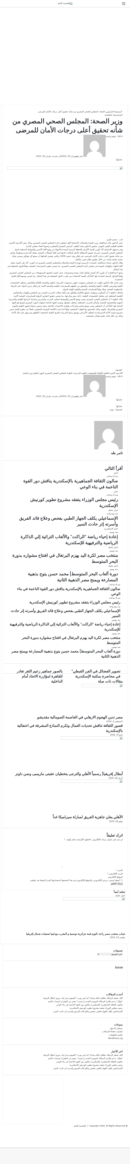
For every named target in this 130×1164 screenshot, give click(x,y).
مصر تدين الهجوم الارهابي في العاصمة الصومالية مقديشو (80, 717)
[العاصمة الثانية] (65, 3)
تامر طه (79, 156)
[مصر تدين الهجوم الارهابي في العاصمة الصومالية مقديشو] (102, 686)
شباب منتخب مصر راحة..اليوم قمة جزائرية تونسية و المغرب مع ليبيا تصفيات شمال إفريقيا (75, 933)
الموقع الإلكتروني (115, 877)
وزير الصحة (27, 373)
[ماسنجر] (105, 409)
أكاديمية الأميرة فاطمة (113, 373)
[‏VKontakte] (106, 409)
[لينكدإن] (108, 409)
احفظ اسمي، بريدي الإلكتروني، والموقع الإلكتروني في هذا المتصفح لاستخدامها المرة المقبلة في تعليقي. (74, 880)
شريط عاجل (114, 115)
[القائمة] (123, 4)
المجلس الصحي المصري (55, 373)
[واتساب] (104, 409)
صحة (107, 115)
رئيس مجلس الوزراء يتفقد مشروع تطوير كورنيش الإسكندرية (96, 1008)
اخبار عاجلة (113, 510)
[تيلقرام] (103, 409)
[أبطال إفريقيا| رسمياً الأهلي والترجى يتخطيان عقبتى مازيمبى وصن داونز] (92, 739)
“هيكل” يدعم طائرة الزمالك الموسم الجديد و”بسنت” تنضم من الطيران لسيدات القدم (85, 1001)
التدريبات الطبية (74, 373)
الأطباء (100, 373)
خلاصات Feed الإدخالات (112, 1031)
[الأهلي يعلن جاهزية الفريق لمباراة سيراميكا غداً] (92, 782)
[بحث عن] (6, 4)
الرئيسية (119, 111)
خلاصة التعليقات (116, 1035)
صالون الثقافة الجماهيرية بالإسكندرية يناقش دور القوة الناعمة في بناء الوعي (89, 1004)
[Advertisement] (65, 32)
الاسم (119, 870)
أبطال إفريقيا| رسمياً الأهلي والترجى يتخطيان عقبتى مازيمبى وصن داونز (69, 774)
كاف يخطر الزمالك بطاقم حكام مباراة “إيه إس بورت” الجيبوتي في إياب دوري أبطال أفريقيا (83, 998)
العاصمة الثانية (80, 1125)
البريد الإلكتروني (115, 873)
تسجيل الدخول (116, 1028)
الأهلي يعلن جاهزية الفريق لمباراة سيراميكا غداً (88, 817)
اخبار (112, 111)
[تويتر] (121, 162)
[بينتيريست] (107, 409)
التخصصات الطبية (89, 373)
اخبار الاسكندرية (111, 528)
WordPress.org (115, 1038)
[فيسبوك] (122, 162)
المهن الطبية (38, 373)
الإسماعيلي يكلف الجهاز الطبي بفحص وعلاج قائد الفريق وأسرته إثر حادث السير (88, 1011)
